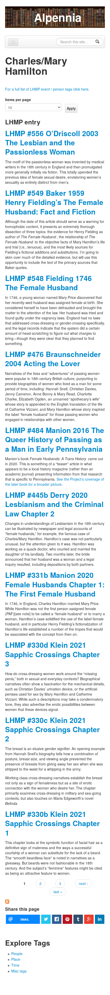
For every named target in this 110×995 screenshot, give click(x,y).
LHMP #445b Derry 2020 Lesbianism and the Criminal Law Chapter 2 (54, 504)
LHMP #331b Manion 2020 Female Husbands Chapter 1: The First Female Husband (55, 584)
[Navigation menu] (13, 42)
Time (15, 965)
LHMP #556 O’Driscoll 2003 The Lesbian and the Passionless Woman (51, 142)
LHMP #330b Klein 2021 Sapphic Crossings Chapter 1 (52, 823)
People (17, 953)
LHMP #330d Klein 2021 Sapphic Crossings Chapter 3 (52, 654)
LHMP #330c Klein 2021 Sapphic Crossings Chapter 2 (52, 729)
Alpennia (57, 17)
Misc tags (19, 971)
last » (57, 891)
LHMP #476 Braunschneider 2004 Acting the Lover (53, 359)
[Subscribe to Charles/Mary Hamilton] (7, 901)
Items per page (18, 99)
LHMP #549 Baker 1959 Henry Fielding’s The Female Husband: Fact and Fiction (54, 202)
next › (83, 883)
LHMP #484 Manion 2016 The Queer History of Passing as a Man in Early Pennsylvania (54, 439)
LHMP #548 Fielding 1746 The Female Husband (48, 283)
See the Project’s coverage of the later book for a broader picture (54, 482)
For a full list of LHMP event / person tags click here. (47, 89)
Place (15, 959)
